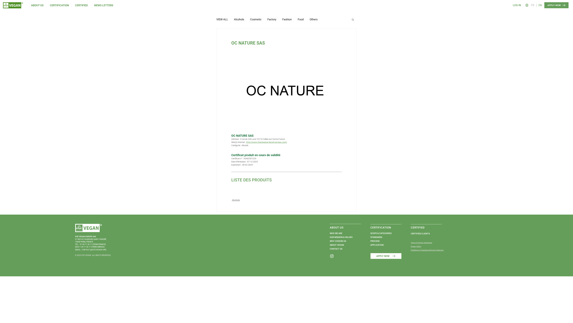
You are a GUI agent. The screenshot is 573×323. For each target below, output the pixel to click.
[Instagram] (332, 256)
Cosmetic (255, 19)
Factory (271, 19)
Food (301, 19)
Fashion (287, 19)
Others (314, 19)
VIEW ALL (222, 19)
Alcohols (239, 19)
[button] (37, 5)
